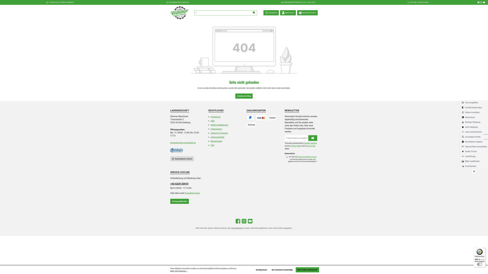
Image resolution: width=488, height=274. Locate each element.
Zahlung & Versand (219, 133)
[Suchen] (254, 12)
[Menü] (483, 248)
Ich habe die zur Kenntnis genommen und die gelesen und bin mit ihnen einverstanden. (302, 159)
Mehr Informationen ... (179, 271)
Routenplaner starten (183, 159)
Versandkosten (237, 228)
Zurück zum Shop (244, 96)
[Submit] (312, 138)
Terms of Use (310, 146)
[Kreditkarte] (261, 118)
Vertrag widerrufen (179, 201)
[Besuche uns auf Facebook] (478, 2)
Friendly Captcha (310, 143)
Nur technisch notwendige (282, 270)
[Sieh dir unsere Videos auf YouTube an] (484, 2)
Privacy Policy (295, 146)
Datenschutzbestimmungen (307, 157)
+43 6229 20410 (179, 183)
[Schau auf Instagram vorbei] (481, 2)
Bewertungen (216, 141)
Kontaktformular (192, 193)
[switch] (474, 102)
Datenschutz (216, 129)
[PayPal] (251, 118)
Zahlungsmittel (217, 137)
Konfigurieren (261, 270)
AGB (213, 121)
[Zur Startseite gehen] (179, 12)
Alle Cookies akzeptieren (307, 270)
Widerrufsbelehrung (219, 125)
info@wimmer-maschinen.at (183, 143)
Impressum (216, 117)
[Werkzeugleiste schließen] (474, 171)
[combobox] (222, 12)
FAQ (212, 145)
